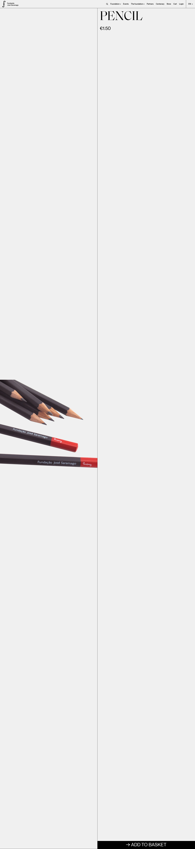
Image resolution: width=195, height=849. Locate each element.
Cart (175, 4)
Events (126, 4)
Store (169, 4)
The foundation (137, 4)
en (189, 4)
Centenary (160, 4)
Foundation (114, 4)
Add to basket (148, 844)
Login (181, 4)
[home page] (3, 4)
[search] (107, 4)
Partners (150, 4)
